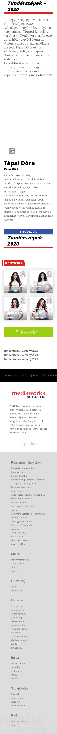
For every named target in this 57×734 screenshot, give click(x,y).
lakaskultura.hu (18, 613)
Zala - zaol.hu (18, 544)
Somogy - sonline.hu (21, 521)
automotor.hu (17, 610)
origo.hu (15, 571)
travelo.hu (16, 632)
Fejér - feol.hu (18, 491)
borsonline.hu (18, 663)
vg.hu (14, 586)
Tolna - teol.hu (18, 532)
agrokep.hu (16, 590)
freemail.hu (16, 694)
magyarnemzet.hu (20, 559)
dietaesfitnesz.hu (19, 636)
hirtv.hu (14, 567)
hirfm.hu (15, 725)
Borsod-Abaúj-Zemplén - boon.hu (28, 479)
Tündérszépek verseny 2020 (21, 359)
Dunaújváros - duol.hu (22, 487)
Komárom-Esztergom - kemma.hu (28, 513)
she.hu (14, 678)
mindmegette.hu (19, 629)
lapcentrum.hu (18, 705)
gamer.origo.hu (18, 617)
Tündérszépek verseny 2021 (21, 355)
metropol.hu (17, 671)
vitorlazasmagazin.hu (21, 640)
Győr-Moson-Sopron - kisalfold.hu (28, 495)
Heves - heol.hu (19, 502)
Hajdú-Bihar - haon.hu (22, 498)
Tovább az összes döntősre (28, 332)
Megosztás (28, 231)
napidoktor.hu (18, 625)
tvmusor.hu (16, 648)
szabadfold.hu (18, 563)
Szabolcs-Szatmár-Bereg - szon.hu (24, 527)
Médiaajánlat (30, 375)
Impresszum (11, 375)
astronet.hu (16, 606)
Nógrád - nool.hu (19, 517)
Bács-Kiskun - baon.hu (22, 468)
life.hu (14, 675)
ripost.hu (15, 667)
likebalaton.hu (18, 621)
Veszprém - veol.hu (20, 540)
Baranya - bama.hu (20, 472)
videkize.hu (16, 644)
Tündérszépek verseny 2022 (21, 351)
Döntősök (13, 263)
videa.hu (15, 702)
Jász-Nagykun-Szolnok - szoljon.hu (23, 508)
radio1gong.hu (18, 721)
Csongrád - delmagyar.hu (24, 483)
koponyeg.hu (17, 698)
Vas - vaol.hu (17, 536)
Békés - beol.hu (19, 476)
